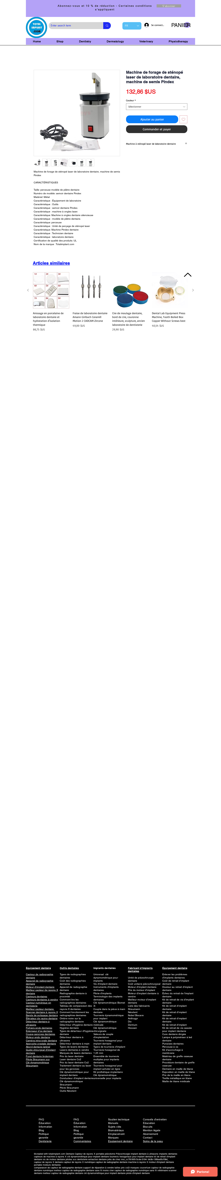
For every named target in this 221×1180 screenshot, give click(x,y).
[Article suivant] (193, 290)
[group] (110, 304)
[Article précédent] (28, 290)
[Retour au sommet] (187, 274)
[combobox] (156, 106)
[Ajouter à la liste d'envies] (183, 119)
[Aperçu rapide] (51, 290)
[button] (180, 25)
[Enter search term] (107, 25)
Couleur (131, 100)
